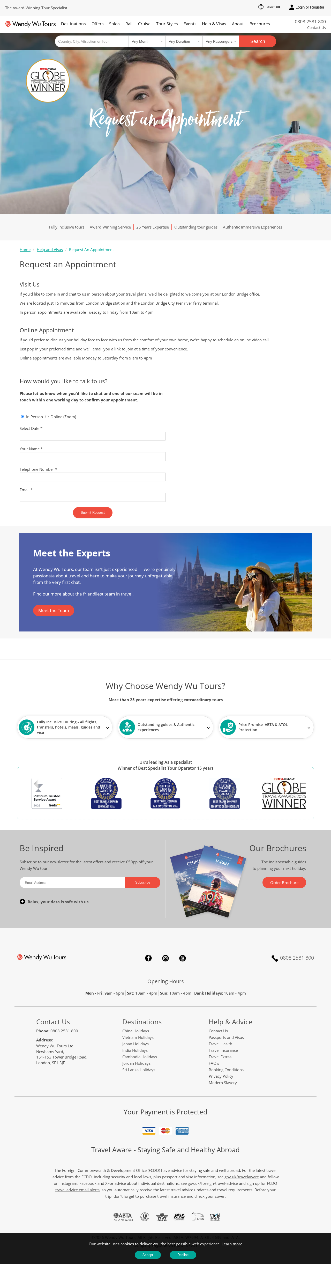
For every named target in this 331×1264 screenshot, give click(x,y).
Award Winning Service (110, 227)
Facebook (148, 958)
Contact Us (316, 27)
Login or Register (310, 7)
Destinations (73, 24)
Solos (114, 24)
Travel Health (220, 1043)
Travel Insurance (223, 1050)
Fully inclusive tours (66, 227)
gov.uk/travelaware (241, 1176)
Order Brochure (284, 882)
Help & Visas (214, 24)
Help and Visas (50, 249)
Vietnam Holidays (138, 1037)
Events (190, 24)
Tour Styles (167, 24)
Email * (26, 489)
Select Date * (31, 428)
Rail (128, 24)
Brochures (260, 24)
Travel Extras (220, 1056)
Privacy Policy (221, 1076)
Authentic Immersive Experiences (252, 227)
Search (257, 41)
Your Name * (31, 448)
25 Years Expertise (152, 227)
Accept (147, 1255)
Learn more (232, 1243)
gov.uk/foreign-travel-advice (213, 1183)
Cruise (144, 24)
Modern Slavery (223, 1082)
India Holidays (135, 1050)
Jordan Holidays (136, 1063)
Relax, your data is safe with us (58, 901)
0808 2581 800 (310, 21)
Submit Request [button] (93, 513)
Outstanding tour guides (195, 227)
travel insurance (171, 1196)
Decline (183, 1255)
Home (25, 249)
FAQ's (214, 1063)
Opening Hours (165, 981)
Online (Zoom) (62, 416)
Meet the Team (53, 610)
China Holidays (135, 1030)
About (238, 24)
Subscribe (142, 882)
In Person (34, 416)
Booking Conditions (226, 1069)
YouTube (182, 958)
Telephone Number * (38, 469)
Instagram (165, 958)
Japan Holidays (135, 1043)
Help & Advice (230, 1021)
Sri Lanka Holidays (138, 1069)
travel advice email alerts (77, 1189)
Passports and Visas (226, 1037)
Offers (98, 24)
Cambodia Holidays (139, 1056)
